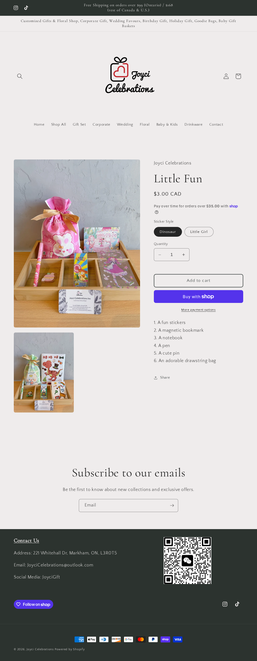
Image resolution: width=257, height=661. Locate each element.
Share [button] (165, 377)
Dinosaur (168, 232)
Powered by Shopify (70, 649)
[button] (20, 76)
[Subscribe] (172, 505)
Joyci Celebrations (40, 649)
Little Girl (199, 232)
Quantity (161, 244)
